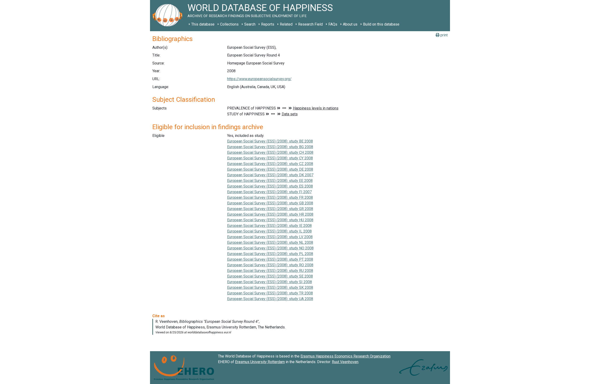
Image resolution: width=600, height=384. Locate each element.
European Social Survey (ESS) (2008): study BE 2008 (270, 141)
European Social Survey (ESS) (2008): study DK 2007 (270, 175)
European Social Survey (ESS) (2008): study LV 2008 (270, 237)
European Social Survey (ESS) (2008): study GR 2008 (270, 209)
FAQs (332, 24)
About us (350, 24)
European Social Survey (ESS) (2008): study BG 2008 (270, 147)
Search (249, 24)
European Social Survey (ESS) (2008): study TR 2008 (270, 293)
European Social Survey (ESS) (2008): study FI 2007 (269, 192)
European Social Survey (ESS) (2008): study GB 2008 (270, 203)
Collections (229, 24)
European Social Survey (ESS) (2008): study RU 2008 (270, 270)
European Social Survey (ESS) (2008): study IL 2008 (269, 231)
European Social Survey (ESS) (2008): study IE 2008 (269, 225)
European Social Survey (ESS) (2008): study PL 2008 (270, 254)
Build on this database (381, 24)
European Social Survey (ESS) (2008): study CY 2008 (270, 158)
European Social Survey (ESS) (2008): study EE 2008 (270, 180)
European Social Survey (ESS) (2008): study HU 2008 (270, 220)
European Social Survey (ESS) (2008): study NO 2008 (270, 248)
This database (202, 24)
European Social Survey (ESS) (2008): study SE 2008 (270, 276)
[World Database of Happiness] (169, 15)
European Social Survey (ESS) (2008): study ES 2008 (270, 186)
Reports (267, 24)
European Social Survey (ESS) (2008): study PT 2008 (270, 259)
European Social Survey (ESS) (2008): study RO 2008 (270, 265)
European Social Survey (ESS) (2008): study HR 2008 (270, 214)
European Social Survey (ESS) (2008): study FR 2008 (270, 197)
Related (286, 24)
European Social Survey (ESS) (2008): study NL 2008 (270, 242)
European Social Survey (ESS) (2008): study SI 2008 (269, 282)
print (443, 35)
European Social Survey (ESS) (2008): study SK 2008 (270, 287)
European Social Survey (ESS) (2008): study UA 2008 (270, 299)
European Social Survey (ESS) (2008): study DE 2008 (270, 169)
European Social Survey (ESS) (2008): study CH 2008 (270, 152)
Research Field (310, 24)
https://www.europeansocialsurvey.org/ (259, 79)
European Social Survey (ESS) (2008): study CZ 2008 (270, 164)
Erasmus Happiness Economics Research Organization (345, 356)
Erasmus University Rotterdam (260, 362)
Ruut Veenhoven (345, 362)
